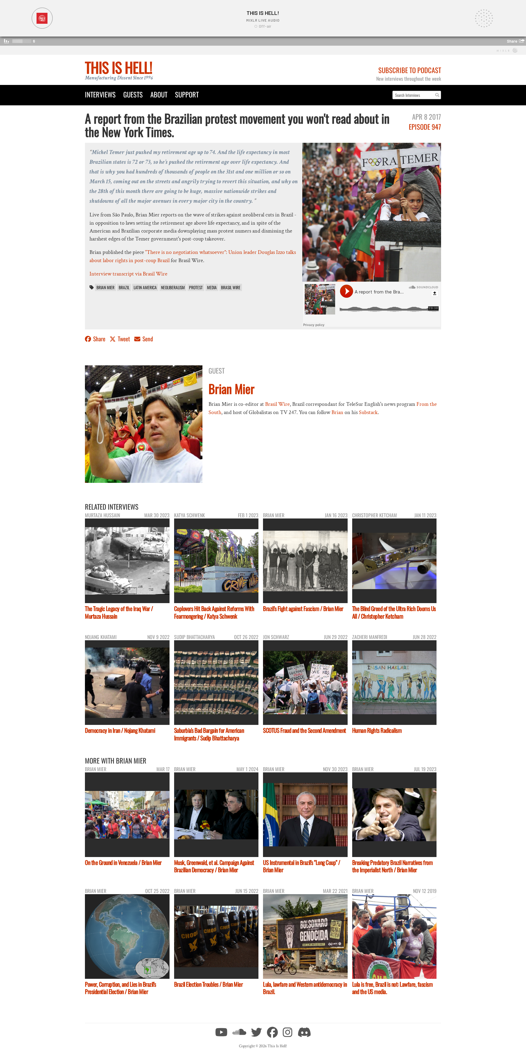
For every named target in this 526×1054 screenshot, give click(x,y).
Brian (337, 412)
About (158, 94)
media (212, 287)
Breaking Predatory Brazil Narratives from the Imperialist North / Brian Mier (392, 866)
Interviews (100, 94)
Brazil (124, 287)
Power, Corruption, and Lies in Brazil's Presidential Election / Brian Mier (120, 988)
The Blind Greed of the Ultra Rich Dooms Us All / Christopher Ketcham (394, 612)
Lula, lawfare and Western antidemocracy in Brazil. (305, 988)
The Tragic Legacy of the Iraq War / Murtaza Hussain (119, 612)
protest (196, 287)
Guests (133, 94)
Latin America (145, 287)
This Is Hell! (118, 67)
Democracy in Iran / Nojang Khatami (120, 730)
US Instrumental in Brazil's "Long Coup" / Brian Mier (301, 866)
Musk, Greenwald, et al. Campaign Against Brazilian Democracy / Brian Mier (214, 866)
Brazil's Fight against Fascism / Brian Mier (303, 608)
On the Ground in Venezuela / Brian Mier (123, 862)
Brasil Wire (230, 287)
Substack (368, 412)
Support (187, 94)
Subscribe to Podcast (409, 70)
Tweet (124, 338)
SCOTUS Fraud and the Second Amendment (304, 730)
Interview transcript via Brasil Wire (128, 273)
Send (147, 338)
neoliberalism (173, 287)
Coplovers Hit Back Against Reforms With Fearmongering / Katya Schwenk (214, 612)
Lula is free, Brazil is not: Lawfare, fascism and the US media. (392, 988)
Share (99, 338)
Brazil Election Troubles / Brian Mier (208, 984)
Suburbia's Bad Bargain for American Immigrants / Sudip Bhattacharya (209, 734)
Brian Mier (105, 287)
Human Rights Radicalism (377, 730)
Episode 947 (425, 126)
